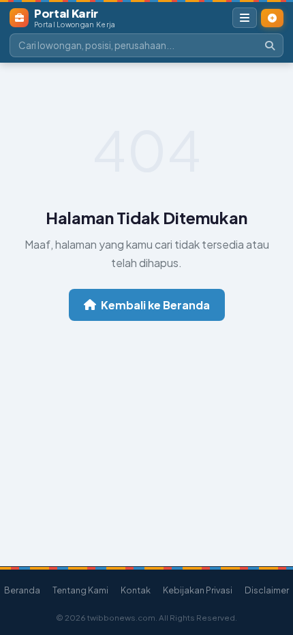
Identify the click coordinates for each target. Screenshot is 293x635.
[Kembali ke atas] (271, 568)
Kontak (136, 590)
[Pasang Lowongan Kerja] (272, 18)
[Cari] (270, 45)
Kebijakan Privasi (197, 590)
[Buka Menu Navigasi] (244, 17)
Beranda (22, 590)
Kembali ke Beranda (155, 305)
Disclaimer (267, 590)
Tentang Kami (80, 590)
